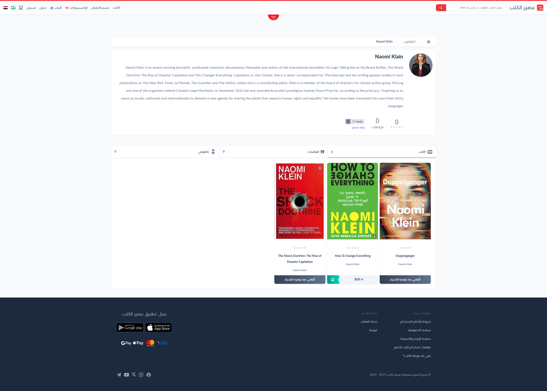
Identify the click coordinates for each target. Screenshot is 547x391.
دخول (43, 7)
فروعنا (373, 330)
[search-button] (441, 7)
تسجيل (31, 7)
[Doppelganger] (405, 201)
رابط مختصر (358, 127)
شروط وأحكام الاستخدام (415, 321)
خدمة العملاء (369, 321)
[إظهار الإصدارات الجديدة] (273, 18)
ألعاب (58, 7)
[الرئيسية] (428, 42)
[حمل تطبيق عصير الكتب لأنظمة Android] (130, 327)
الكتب (116, 7)
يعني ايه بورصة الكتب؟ (417, 355)
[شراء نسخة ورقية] (352, 279)
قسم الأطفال (100, 7)
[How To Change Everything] (352, 201)
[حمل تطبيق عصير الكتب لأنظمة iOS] (158, 327)
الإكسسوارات (78, 7)
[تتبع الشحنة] (13, 8)
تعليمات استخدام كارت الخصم (412, 347)
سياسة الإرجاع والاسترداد (415, 338)
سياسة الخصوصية (419, 330)
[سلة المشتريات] (21, 8)
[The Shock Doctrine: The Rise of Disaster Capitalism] (299, 201)
